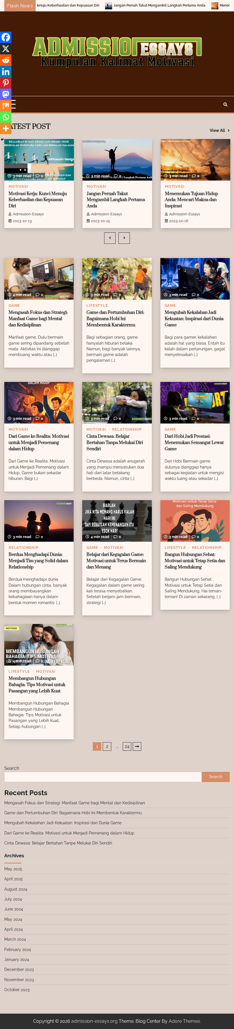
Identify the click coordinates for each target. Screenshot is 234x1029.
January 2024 (16, 959)
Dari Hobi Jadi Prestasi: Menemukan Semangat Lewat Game (194, 443)
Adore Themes (184, 1021)
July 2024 (13, 899)
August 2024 (15, 889)
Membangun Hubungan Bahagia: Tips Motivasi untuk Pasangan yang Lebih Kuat (37, 685)
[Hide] (2, 139)
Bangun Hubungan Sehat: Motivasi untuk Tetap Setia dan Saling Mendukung (195, 561)
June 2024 (13, 909)
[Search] (225, 104)
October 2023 (16, 989)
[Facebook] (5, 37)
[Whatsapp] (5, 117)
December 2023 (19, 969)
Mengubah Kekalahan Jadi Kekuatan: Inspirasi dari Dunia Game (194, 319)
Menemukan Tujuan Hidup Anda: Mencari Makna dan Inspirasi (191, 200)
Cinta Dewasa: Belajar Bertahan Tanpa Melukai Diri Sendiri (114, 443)
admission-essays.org (94, 1021)
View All (217, 130)
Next (137, 746)
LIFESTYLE (97, 305)
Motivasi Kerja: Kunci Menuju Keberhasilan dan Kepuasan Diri (38, 200)
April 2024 (13, 929)
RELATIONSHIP (127, 429)
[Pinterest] (5, 83)
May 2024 (13, 919)
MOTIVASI (18, 186)
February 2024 (17, 949)
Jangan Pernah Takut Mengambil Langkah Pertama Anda (127, 5)
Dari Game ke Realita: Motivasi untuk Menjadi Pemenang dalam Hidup (39, 443)
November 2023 (19, 979)
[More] (5, 128)
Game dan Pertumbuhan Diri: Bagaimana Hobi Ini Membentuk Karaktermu (115, 319)
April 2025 (13, 879)
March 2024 (15, 939)
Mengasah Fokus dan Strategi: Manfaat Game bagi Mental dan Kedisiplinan (38, 319)
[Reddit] (5, 60)
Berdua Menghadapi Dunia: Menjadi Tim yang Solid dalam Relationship (38, 561)
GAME (14, 305)
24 (127, 746)
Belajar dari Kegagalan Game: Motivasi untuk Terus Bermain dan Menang (116, 561)
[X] (5, 48)
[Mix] (5, 105)
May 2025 (13, 869)
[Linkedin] (5, 71)
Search (11, 768)
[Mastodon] (5, 94)
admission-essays (28, 214)
